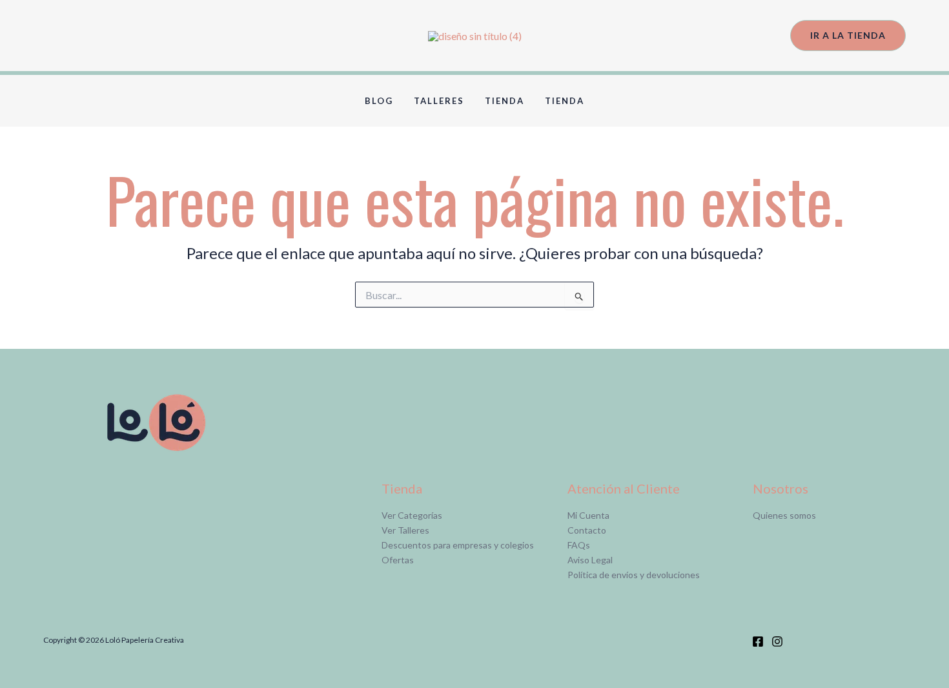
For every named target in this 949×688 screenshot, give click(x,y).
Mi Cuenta (588, 515)
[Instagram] (777, 641)
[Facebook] (758, 641)
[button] (848, 36)
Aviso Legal (590, 559)
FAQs (578, 544)
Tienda (504, 101)
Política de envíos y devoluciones (633, 574)
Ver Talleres (405, 530)
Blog (379, 101)
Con (575, 530)
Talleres (439, 101)
